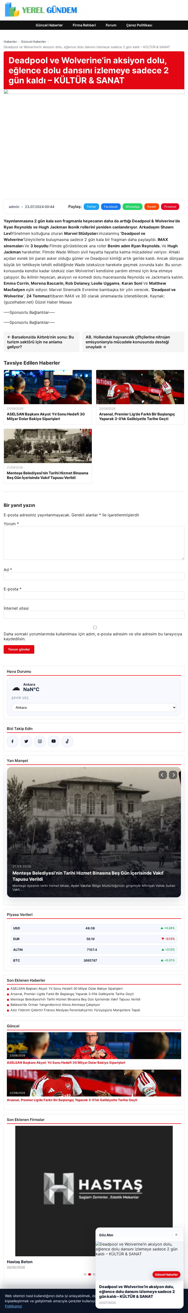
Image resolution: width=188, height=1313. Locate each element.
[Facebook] (12, 741)
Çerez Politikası (139, 25)
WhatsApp (133, 206)
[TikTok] (67, 741)
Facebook (111, 206)
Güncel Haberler (49, 25)
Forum (111, 25)
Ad (8, 569)
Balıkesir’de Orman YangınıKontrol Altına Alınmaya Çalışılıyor (55, 1005)
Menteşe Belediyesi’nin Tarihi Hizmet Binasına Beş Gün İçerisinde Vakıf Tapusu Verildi (75, 999)
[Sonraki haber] (173, 775)
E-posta (13, 588)
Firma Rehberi (84, 25)
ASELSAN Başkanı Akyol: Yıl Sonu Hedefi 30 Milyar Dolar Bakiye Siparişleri (67, 988)
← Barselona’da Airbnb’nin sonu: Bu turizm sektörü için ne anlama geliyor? (40, 342)
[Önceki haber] (163, 775)
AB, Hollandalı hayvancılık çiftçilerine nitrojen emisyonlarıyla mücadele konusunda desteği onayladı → (128, 342)
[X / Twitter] (26, 741)
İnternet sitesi (16, 608)
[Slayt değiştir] (85, 1274)
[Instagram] (40, 741)
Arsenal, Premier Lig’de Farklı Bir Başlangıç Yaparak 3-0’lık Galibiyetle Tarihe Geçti (72, 994)
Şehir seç (20, 698)
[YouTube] (53, 741)
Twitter (91, 206)
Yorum (11, 523)
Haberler (10, 41)
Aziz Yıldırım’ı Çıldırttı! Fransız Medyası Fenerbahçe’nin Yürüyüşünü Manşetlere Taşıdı (75, 1010)
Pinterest (170, 206)
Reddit (151, 206)
